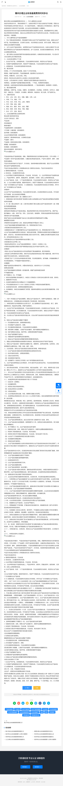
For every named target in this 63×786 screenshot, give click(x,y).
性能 (42, 712)
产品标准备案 (9, 709)
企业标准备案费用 (24, 712)
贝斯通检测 (26, 715)
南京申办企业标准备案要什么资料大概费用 (45, 739)
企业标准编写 (34, 712)
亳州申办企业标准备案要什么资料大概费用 (16, 734)
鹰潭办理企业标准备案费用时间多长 (43, 731)
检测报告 (52, 712)
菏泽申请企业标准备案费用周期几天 (14, 736)
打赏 (37, 688)
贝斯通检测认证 (35, 715)
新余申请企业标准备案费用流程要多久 (44, 736)
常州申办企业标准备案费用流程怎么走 (44, 734)
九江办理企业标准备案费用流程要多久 (15, 739)
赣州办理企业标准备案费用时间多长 (31, 13)
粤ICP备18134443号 (31, 779)
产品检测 (17, 709)
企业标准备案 (22, 6)
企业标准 (45, 709)
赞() (44, 16)
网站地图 (41, 778)
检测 (46, 712)
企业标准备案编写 (12, 712)
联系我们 (25, 767)
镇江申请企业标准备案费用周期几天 (13, 722)
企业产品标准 (25, 709)
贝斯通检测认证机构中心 (31, 2)
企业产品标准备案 (36, 709)
